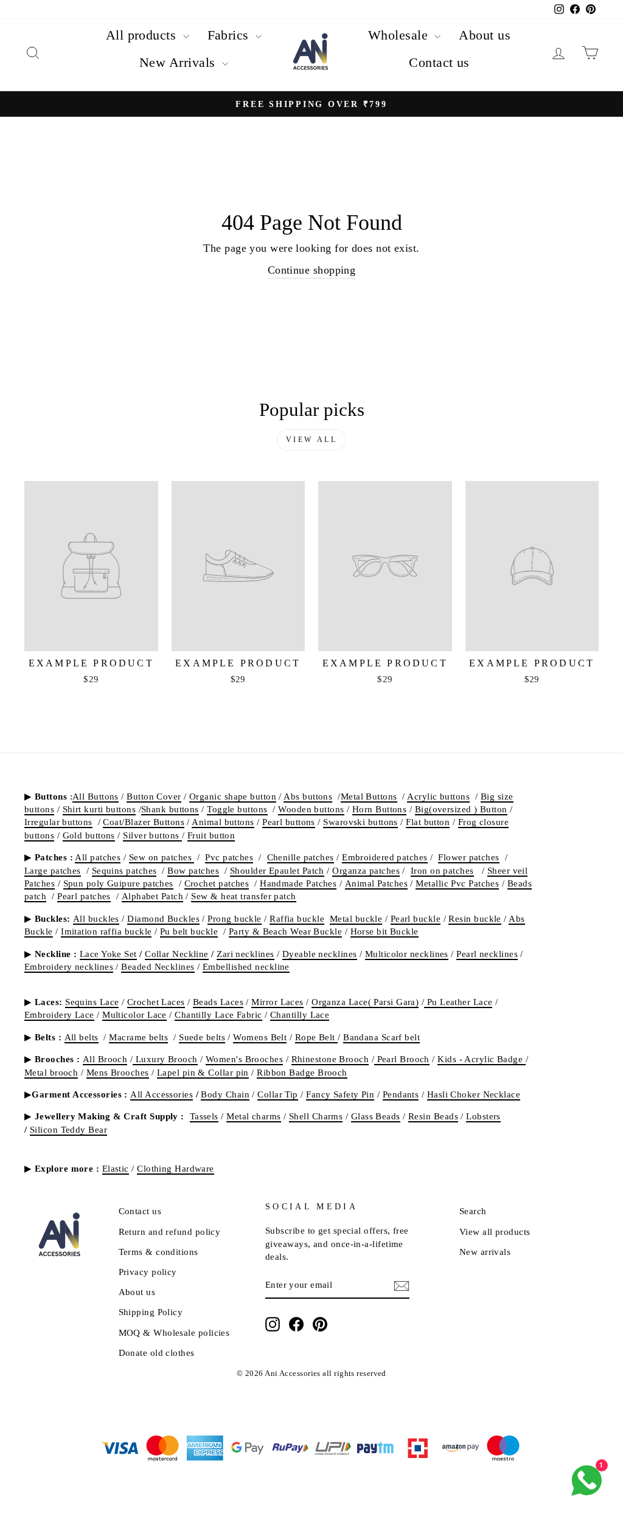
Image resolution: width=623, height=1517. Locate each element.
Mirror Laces (277, 1002)
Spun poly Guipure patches (118, 883)
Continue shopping (312, 270)
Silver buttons (152, 835)
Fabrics (230, 35)
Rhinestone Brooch (330, 1059)
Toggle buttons (237, 809)
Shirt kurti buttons (99, 809)
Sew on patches (162, 857)
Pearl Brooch (402, 1059)
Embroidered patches (385, 857)
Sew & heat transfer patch (243, 896)
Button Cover (154, 796)
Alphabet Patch (152, 896)
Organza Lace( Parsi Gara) (365, 1002)
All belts (81, 1037)
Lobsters (483, 1116)
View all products (495, 1231)
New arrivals (484, 1251)
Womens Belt (260, 1037)
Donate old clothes (157, 1352)
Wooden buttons (311, 809)
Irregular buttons (58, 822)
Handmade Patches (298, 883)
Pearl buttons (288, 822)
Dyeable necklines (319, 954)
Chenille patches (300, 857)
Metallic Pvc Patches (457, 883)
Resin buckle (474, 918)
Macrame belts (138, 1037)
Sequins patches (124, 870)
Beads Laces (218, 1002)
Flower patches (468, 857)
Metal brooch (51, 1072)
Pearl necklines (487, 954)
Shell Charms (316, 1116)
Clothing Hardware (175, 1168)
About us (484, 35)
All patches (97, 857)
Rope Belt (316, 1037)
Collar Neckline (177, 954)
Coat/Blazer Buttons (143, 822)
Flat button (428, 822)
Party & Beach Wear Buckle (285, 931)
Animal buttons (223, 822)
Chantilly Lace (299, 1014)
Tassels (204, 1116)
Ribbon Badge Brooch (302, 1072)
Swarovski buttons (360, 822)
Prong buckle (234, 918)
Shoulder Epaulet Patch (277, 870)
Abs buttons (308, 796)
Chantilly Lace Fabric (218, 1014)
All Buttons (95, 796)
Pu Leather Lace (458, 1002)
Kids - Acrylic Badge (481, 1059)
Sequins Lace (92, 1002)
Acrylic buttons (438, 796)
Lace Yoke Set (108, 954)
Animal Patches (376, 883)
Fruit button (211, 835)
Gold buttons (89, 835)
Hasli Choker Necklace (473, 1094)
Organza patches (366, 870)
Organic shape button (232, 796)
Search (473, 1211)
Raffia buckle (297, 918)
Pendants (401, 1094)
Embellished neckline (246, 966)
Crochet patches (216, 883)
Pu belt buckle (189, 931)
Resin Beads (433, 1116)
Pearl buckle (415, 918)
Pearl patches (84, 896)
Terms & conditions (158, 1251)
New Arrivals (179, 62)
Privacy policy (148, 1271)
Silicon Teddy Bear (68, 1129)
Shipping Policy (151, 1312)
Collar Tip (277, 1094)
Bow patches (193, 870)
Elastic (115, 1168)
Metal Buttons (369, 796)
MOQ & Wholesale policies (174, 1332)
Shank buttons (170, 809)
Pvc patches (229, 857)
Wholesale (400, 35)
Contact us (439, 62)
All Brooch (105, 1059)
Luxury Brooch (165, 1059)
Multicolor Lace (134, 1014)
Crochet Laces (156, 1002)
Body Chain (225, 1094)
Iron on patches (442, 870)
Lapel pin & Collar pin (203, 1072)
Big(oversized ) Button (461, 809)
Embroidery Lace (59, 1014)
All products (143, 35)
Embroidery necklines (68, 966)
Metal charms (253, 1116)
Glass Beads (375, 1116)
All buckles (96, 918)
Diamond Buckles (163, 918)
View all (312, 439)
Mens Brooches (117, 1072)
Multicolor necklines (406, 954)
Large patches (52, 870)
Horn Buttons (379, 809)
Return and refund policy (170, 1231)
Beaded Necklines (157, 966)
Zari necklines (245, 954)
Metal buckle (356, 918)
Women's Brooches (244, 1059)
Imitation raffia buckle (106, 931)
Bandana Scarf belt (381, 1037)
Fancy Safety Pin (340, 1094)
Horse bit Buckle (384, 931)
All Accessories (161, 1094)
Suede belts (202, 1037)
